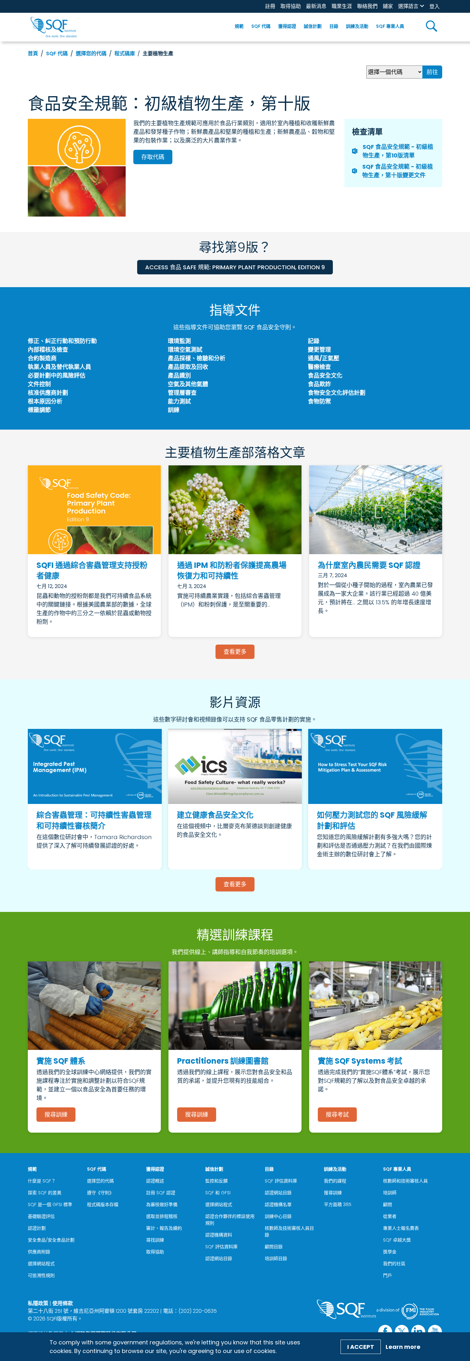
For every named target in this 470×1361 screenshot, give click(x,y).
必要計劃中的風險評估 (56, 375)
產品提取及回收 (188, 367)
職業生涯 (342, 6)
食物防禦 (319, 401)
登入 (434, 6)
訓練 (173, 410)
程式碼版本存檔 (102, 1204)
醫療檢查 (319, 367)
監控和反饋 (216, 1181)
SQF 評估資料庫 (221, 1246)
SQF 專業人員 (390, 26)
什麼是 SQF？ (42, 1181)
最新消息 (316, 6)
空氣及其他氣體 (188, 384)
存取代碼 (152, 157)
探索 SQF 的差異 (44, 1192)
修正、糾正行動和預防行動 (62, 341)
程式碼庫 (124, 53)
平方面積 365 (337, 1204)
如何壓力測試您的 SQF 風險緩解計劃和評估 (372, 820)
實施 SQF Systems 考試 (360, 1061)
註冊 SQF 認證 (160, 1192)
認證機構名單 (278, 1204)
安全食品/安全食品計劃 (51, 1240)
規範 (239, 26)
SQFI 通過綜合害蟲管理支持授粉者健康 (91, 570)
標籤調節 (39, 410)
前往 (432, 72)
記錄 (313, 341)
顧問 (387, 1204)
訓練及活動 (357, 26)
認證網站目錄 (218, 1258)
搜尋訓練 (55, 1115)
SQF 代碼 (260, 26)
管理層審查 (182, 393)
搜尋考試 (337, 1115)
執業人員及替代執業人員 (59, 367)
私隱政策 (38, 1303)
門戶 (387, 1275)
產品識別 (179, 375)
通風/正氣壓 (323, 358)
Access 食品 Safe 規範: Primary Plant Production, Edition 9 (235, 267)
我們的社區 (394, 1263)
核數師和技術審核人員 (405, 1181)
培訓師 (389, 1192)
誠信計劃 (313, 26)
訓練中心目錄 (278, 1216)
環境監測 (179, 341)
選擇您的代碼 (91, 53)
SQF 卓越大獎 (397, 1240)
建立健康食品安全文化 (215, 815)
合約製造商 (42, 358)
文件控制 (39, 384)
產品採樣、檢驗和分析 (196, 358)
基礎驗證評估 (41, 1216)
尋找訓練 (155, 1240)
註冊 (270, 6)
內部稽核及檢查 (48, 350)
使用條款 (62, 1303)
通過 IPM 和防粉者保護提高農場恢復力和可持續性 (231, 570)
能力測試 (179, 401)
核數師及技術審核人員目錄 (289, 1231)
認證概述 (155, 1181)
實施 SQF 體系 (60, 1061)
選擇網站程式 (41, 1263)
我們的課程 (335, 1181)
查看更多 (235, 652)
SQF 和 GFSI (218, 1192)
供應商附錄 (39, 1252)
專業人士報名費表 (401, 1228)
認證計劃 (37, 1228)
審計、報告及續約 (164, 1228)
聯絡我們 (367, 6)
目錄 (333, 26)
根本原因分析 (45, 401)
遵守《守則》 (100, 1192)
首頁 (33, 53)
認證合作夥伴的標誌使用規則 (230, 1219)
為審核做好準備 (161, 1204)
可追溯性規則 (41, 1275)
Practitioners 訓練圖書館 (223, 1061)
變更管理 (319, 350)
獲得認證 (287, 26)
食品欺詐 (319, 384)
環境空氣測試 (185, 350)
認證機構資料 (218, 1235)
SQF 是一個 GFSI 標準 (50, 1204)
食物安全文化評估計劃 (336, 393)
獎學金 (389, 1252)
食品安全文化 (325, 375)
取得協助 (290, 6)
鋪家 (388, 6)
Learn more (403, 1347)
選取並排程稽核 (161, 1216)
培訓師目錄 (276, 1258)
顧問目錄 (274, 1246)
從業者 (389, 1216)
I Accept (360, 1347)
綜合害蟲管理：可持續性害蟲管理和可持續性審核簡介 (94, 820)
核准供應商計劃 (48, 393)
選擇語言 (408, 6)
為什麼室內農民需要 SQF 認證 (369, 565)
